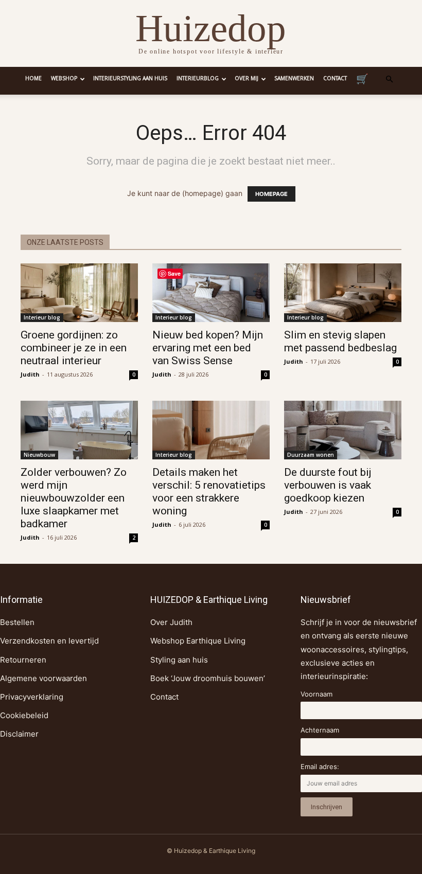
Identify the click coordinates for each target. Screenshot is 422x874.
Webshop (64, 79)
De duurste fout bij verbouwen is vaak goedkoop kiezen (328, 485)
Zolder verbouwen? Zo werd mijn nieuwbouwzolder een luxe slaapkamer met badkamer (74, 498)
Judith (30, 374)
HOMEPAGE (271, 194)
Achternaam (320, 730)
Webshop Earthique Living (197, 641)
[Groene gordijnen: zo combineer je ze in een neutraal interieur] (79, 292)
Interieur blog (42, 317)
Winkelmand (362, 81)
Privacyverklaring (31, 697)
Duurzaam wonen (310, 454)
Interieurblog (198, 79)
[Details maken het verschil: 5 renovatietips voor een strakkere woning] (211, 430)
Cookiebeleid (24, 715)
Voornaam (316, 694)
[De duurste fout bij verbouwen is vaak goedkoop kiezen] (342, 430)
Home (33, 79)
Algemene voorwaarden (43, 678)
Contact (335, 79)
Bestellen (17, 622)
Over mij (246, 79)
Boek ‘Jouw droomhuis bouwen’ (207, 678)
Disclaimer (19, 734)
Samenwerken (294, 79)
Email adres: (320, 766)
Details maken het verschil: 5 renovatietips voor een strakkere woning (209, 491)
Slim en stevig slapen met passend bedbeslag (340, 341)
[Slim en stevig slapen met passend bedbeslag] (342, 292)
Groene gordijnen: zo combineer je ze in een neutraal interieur (74, 348)
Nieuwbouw (39, 454)
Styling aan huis (179, 660)
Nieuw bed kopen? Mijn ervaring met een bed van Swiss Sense (207, 348)
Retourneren (23, 660)
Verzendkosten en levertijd (49, 641)
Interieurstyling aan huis (130, 79)
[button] (389, 79)
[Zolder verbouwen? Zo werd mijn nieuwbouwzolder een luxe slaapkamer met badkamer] (79, 430)
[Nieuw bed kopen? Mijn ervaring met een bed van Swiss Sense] (211, 292)
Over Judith (171, 622)
